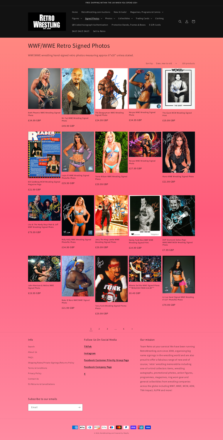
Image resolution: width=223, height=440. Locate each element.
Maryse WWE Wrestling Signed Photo (142, 113)
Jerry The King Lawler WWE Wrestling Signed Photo (107, 240)
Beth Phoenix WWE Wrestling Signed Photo (44, 114)
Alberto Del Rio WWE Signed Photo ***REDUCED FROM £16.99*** (144, 286)
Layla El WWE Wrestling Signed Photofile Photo (75, 176)
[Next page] (132, 329)
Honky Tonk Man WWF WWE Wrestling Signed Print (141, 241)
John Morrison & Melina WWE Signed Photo (41, 286)
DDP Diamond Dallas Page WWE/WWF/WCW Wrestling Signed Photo (177, 242)
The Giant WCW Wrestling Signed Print (177, 114)
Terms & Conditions (37, 368)
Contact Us (33, 378)
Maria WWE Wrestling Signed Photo (178, 176)
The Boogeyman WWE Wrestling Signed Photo (109, 114)
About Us (32, 352)
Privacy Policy (34, 373)
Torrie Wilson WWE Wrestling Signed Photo (111, 177)
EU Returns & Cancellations (41, 384)
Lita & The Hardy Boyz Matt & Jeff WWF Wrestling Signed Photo (43, 225)
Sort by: (149, 63)
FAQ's (30, 357)
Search (31, 346)
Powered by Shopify (121, 433)
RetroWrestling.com (107, 433)
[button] (146, 12)
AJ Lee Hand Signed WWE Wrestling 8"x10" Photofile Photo (178, 298)
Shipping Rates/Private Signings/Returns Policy (51, 362)
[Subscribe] (79, 407)
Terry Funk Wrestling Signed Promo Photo (111, 307)
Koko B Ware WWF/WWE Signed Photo (76, 301)
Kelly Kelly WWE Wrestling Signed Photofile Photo (76, 240)
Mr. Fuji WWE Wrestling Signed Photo (75, 119)
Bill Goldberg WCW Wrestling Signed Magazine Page (44, 183)
